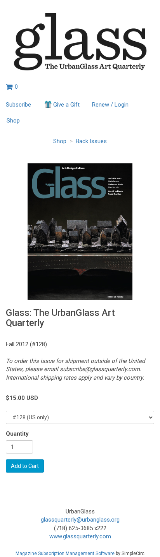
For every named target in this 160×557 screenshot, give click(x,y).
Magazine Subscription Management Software (65, 553)
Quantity (17, 433)
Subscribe (18, 104)
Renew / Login (110, 104)
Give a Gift (66, 104)
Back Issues (91, 141)
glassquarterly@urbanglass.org (80, 519)
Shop (13, 120)
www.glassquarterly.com (80, 536)
